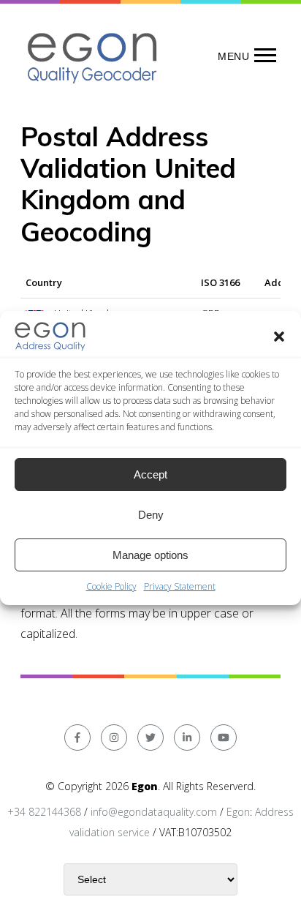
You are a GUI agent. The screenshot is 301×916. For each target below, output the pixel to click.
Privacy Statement (180, 586)
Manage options (150, 555)
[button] (279, 336)
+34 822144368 (44, 812)
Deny (151, 514)
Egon (238, 812)
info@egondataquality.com (154, 812)
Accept (150, 474)
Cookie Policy (111, 586)
